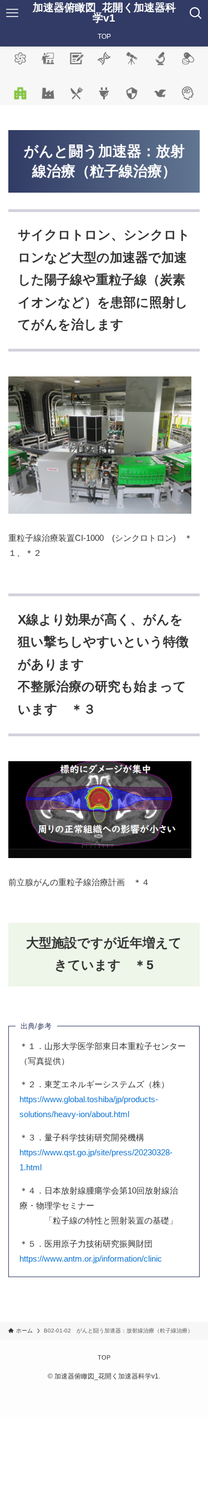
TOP (104, 1357)
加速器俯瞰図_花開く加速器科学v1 (104, 13)
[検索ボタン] (196, 13)
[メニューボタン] (12, 13)
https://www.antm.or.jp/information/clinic (90, 1258)
